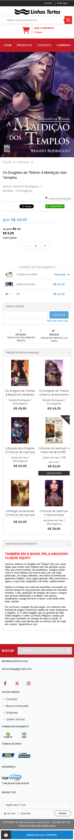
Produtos (24, 45)
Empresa (10, 713)
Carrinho (64, 45)
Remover (26, 813)
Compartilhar (56, 206)
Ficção (7, 162)
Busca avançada (15, 706)
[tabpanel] (37, 104)
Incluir (11, 813)
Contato (44, 45)
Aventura (23, 162)
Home (8, 45)
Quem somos (14, 719)
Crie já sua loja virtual (15, 783)
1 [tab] (69, 153)
